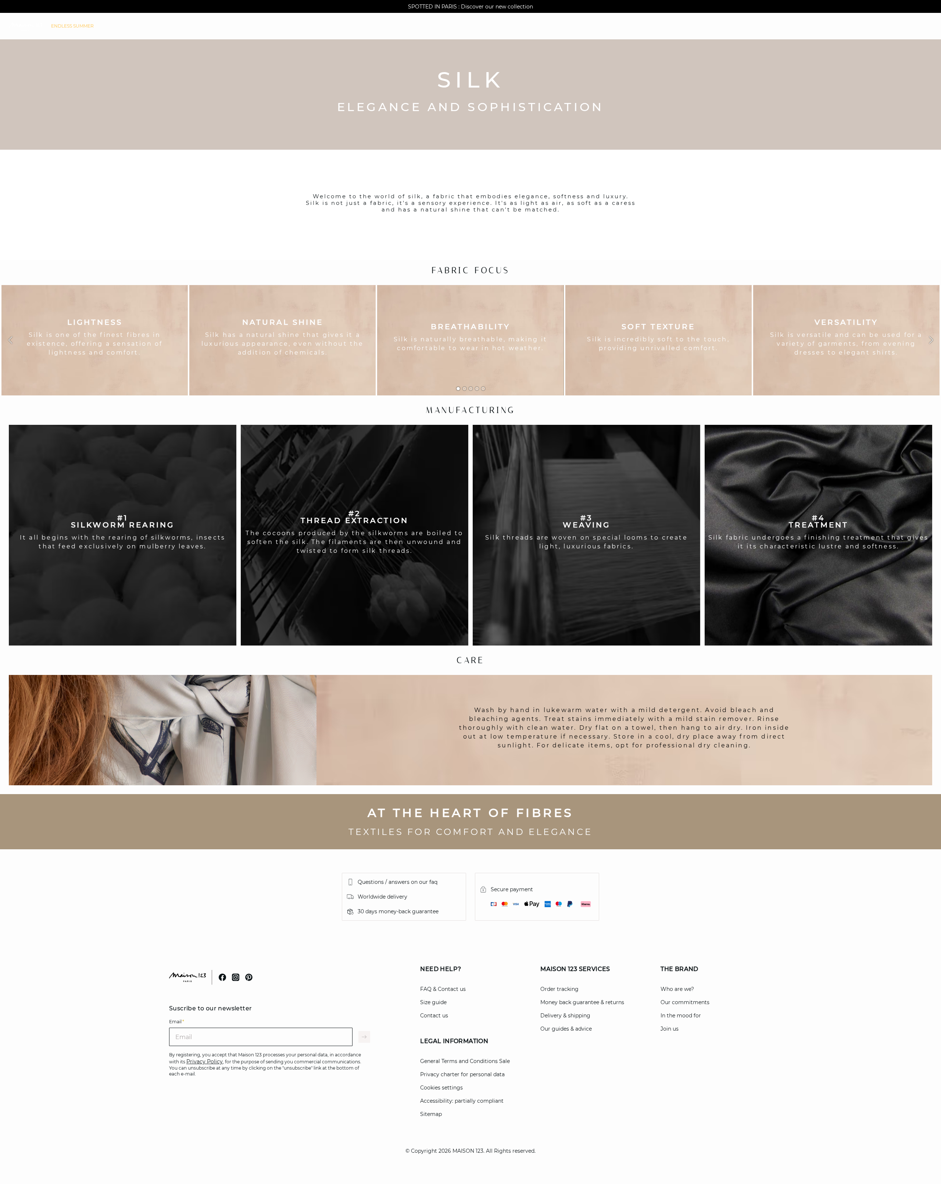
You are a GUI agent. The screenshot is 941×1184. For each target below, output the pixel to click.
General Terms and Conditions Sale (465, 1061)
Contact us (434, 1015)
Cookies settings (441, 1087)
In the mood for (681, 1015)
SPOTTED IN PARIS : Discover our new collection (470, 6)
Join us (670, 1028)
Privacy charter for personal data (462, 1074)
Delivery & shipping (565, 1015)
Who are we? (677, 989)
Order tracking (559, 989)
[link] (72, 26)
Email (176, 1021)
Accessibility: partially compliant (462, 1101)
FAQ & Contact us (443, 989)
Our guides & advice (566, 1028)
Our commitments (685, 1002)
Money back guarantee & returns (582, 1002)
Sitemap (431, 1114)
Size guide (433, 1002)
